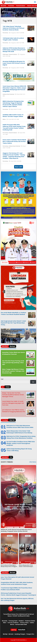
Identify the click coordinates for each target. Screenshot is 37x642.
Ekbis (4, 119)
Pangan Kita (30, 634)
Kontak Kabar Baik (21, 624)
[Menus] (35, 2)
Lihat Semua (32, 462)
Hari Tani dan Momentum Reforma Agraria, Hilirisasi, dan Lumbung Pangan (17, 599)
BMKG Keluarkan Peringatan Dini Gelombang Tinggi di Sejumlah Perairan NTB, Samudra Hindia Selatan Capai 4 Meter (13, 103)
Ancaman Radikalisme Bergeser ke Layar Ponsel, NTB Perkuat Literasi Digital (14, 63)
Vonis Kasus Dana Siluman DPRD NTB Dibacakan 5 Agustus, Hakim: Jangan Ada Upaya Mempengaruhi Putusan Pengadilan (14, 88)
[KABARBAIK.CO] (8, 2)
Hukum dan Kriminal (8, 94)
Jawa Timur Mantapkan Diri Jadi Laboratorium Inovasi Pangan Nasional (17, 578)
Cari (2, 379)
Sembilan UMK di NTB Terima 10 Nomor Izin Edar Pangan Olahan (13, 115)
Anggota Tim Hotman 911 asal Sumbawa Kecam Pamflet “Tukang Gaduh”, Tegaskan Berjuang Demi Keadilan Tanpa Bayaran (14, 155)
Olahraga (5, 54)
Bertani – (11, 634)
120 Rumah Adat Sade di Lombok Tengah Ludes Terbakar (13, 39)
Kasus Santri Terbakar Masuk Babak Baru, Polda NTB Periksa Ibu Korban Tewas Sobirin (14, 141)
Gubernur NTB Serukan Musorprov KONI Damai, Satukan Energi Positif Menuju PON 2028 (14, 49)
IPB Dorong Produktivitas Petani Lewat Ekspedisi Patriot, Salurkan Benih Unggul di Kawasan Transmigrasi (18, 594)
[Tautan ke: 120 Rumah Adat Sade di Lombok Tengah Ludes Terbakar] (30, 39)
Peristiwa (5, 32)
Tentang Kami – (13, 621)
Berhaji (5, 634)
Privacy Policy (24, 622)
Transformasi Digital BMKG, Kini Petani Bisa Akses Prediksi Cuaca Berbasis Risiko (16, 588)
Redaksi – (22, 621)
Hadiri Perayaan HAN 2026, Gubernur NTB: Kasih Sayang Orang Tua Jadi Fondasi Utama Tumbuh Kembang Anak (14, 127)
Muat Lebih (18, 167)
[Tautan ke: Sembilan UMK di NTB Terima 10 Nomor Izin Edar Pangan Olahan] (30, 116)
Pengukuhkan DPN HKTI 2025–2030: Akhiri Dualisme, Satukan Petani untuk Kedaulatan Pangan (17, 583)
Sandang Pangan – (21, 634)
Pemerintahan (13, 54)
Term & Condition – (13, 622)
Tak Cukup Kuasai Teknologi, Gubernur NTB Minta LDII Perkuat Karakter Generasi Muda (13, 28)
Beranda (4, 621)
